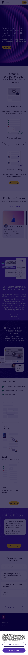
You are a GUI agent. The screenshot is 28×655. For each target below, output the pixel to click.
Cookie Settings (14, 644)
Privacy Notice (18, 640)
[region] (14, 643)
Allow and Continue (14, 650)
